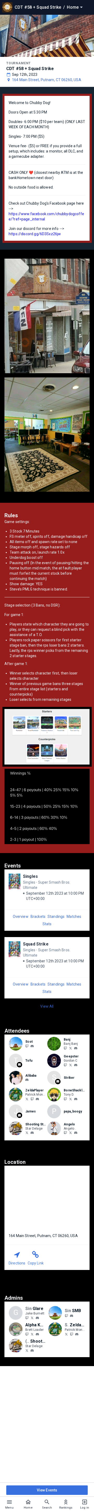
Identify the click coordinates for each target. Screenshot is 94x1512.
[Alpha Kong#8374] (37, 1334)
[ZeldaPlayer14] (26, 1099)
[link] (32, 1046)
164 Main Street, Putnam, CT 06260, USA (46, 80)
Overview (20, 916)
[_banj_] (75, 1048)
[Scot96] (26, 1046)
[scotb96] (32, 1046)
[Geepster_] (70, 1065)
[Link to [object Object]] (17, 1044)
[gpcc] (65, 1065)
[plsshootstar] (32, 1133)
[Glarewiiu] (32, 1318)
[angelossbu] (75, 1133)
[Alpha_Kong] (26, 1334)
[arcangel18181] (65, 1133)
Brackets (38, 916)
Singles (30, 876)
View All (47, 1006)
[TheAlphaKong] (32, 1334)
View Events (47, 1490)
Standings (56, 916)
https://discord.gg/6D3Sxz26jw (35, 234)
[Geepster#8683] (75, 1065)
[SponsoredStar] (26, 1133)
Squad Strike (36, 944)
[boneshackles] (75, 1099)
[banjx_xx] (70, 1048)
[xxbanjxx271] (65, 1048)
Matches (74, 916)
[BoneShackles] (65, 1099)
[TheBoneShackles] (70, 1099)
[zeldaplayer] (32, 1099)
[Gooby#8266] (37, 1318)
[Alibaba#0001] (26, 1080)
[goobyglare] (26, 1318)
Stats (47, 924)
